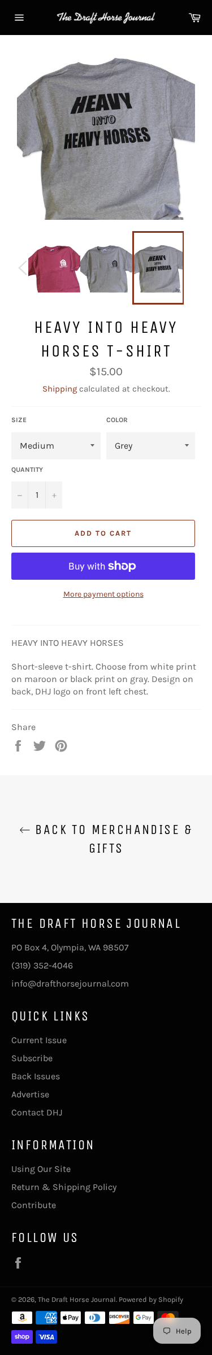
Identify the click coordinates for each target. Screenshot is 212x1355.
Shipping (59, 389)
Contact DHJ (36, 1112)
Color (117, 420)
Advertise (30, 1094)
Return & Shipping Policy (63, 1187)
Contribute (33, 1205)
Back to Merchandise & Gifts (112, 839)
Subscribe (32, 1058)
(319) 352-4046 (42, 965)
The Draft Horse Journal (77, 1299)
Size (19, 420)
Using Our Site (41, 1168)
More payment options (103, 594)
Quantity (27, 470)
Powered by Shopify (151, 1299)
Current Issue (39, 1040)
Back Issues (35, 1076)
